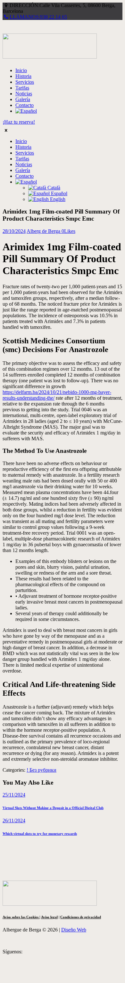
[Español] (26, 111)
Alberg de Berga (44, 231)
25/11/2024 (14, 794)
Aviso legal (49, 917)
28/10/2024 (14, 231)
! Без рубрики (41, 770)
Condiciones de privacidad (80, 917)
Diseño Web (73, 929)
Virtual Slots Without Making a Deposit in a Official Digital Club (53, 808)
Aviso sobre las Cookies (21, 917)
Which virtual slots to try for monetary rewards (40, 833)
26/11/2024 (14, 820)
